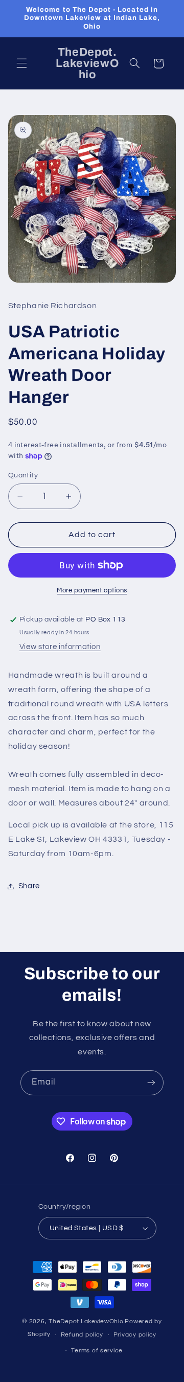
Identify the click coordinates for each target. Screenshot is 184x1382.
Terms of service (97, 1350)
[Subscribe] (151, 1082)
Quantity (23, 475)
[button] (21, 63)
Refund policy (82, 1335)
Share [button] (29, 886)
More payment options (92, 590)
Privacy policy (134, 1335)
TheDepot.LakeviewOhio (86, 1321)
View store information (60, 647)
